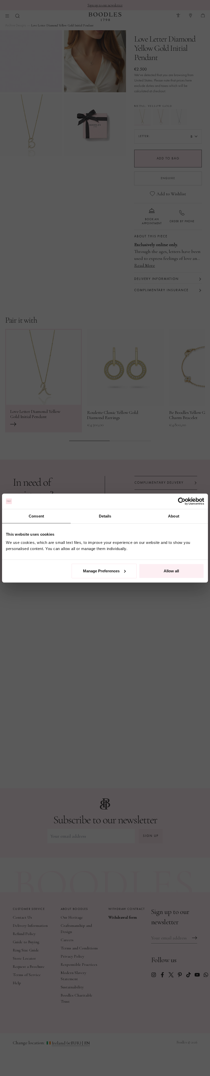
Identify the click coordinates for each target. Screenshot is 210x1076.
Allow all (171, 571)
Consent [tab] (36, 516)
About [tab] (173, 516)
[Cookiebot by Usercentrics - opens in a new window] (181, 501)
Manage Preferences (101, 571)
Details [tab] (105, 516)
